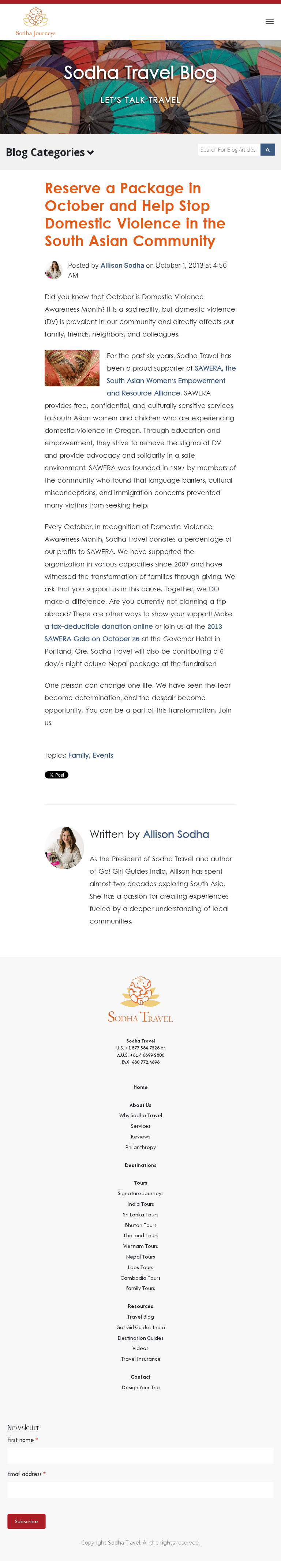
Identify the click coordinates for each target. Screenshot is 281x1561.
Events (103, 755)
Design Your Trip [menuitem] (140, 1387)
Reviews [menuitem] (140, 1136)
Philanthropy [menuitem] (140, 1147)
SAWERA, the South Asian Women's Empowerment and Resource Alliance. (171, 381)
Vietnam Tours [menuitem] (140, 1246)
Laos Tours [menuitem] (140, 1267)
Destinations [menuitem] (141, 1165)
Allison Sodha (122, 265)
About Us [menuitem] (140, 1105)
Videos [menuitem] (140, 1348)
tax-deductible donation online (102, 626)
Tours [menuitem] (140, 1182)
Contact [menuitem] (141, 1376)
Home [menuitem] (141, 1087)
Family (78, 755)
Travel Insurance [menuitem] (141, 1359)
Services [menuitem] (140, 1126)
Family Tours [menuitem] (140, 1288)
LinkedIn (232, 941)
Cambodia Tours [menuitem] (140, 1278)
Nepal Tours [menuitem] (140, 1256)
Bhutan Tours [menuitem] (141, 1225)
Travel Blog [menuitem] (140, 1316)
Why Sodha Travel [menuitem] (140, 1115)
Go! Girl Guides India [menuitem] (140, 1327)
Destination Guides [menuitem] (140, 1338)
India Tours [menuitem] (140, 1204)
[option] (140, 87)
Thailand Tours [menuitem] (140, 1235)
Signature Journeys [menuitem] (141, 1193)
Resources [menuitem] (140, 1306)
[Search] (268, 149)
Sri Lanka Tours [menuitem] (140, 1214)
